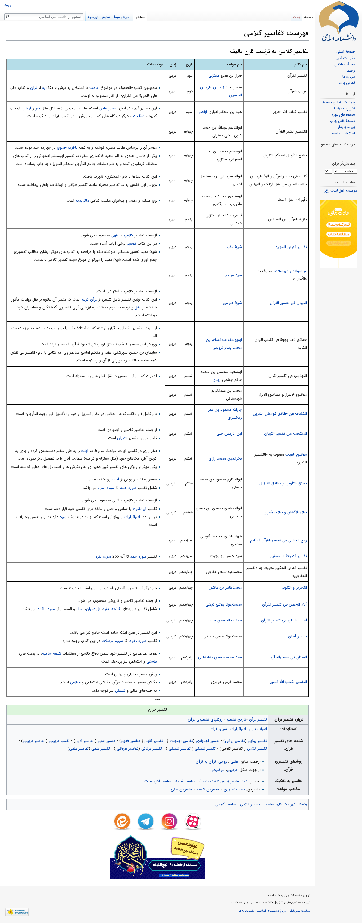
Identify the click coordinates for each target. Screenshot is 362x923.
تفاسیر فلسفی (179, 748)
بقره (106, 609)
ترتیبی (232, 770)
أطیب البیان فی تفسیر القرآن (284, 620)
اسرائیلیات (238, 729)
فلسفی (152, 661)
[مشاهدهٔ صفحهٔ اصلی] (338, 21)
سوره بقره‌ (103, 556)
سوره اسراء (106, 488)
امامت (94, 88)
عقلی (234, 761)
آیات (85, 451)
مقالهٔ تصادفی (344, 64)
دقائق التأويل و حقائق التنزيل (283, 483)
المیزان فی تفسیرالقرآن (289, 657)
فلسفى (120, 690)
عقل (138, 307)
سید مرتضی (232, 275)
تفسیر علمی (100, 748)
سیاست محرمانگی (299, 910)
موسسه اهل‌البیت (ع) (340, 191)
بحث (296, 17)
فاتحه (115, 609)
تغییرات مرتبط (344, 108)
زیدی (216, 380)
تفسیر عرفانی (151, 748)
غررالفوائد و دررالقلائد (290, 271)
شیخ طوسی (232, 303)
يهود (63, 517)
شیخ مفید (234, 247)
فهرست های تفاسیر (279, 804)
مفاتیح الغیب (296, 454)
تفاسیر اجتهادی (181, 741)
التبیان (122, 438)
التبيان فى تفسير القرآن (288, 303)
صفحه (308, 17)
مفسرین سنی (182, 789)
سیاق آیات (218, 729)
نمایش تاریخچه (98, 17)
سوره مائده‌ (47, 609)
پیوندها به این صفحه (338, 102)
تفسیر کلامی (250, 804)
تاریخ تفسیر (236, 719)
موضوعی (217, 770)
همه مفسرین (234, 789)
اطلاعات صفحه (343, 133)
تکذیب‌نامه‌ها (246, 910)
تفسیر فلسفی (205, 748)
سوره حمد (128, 488)
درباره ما (348, 77)
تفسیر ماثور (108, 108)
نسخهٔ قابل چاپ (342, 121)
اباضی (202, 112)
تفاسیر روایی (235, 741)
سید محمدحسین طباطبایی (220, 657)
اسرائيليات (132, 517)
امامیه (47, 653)
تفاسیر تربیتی (34, 741)
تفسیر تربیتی (59, 741)
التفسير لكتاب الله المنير (288, 682)
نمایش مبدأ (122, 17)
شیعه (57, 653)
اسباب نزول (258, 729)
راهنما (350, 71)
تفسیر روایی (257, 741)
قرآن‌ (33, 88)
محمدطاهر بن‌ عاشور (225, 587)
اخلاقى (75, 682)
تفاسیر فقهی (131, 741)
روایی (222, 761)
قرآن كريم (89, 299)
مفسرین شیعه (208, 789)
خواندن (140, 17)
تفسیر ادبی (106, 741)
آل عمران (93, 609)
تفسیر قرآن (258, 719)
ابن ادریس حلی (229, 433)
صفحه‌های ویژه (343, 115)
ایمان (27, 108)
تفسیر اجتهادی (207, 741)
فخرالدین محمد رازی (225, 458)
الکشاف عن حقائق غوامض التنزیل (280, 413)
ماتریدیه (82, 200)
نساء (80, 609)
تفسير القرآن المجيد (291, 247)
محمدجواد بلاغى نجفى (224, 604)
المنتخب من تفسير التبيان (285, 433)
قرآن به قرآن (206, 761)
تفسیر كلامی (257, 748)
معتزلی (214, 75)
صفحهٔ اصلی (345, 52)
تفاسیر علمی (79, 748)
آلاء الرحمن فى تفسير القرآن (284, 604)
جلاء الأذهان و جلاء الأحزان (285, 512)
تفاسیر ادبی (85, 741)
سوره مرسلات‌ (112, 641)
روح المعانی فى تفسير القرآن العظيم (278, 540)
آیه (44, 88)
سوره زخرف (137, 641)
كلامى (128, 235)
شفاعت (138, 116)
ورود (7, 5)
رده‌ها (303, 804)
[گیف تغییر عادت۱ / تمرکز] (338, 234)
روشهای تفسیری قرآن (205, 719)
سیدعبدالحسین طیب (225, 620)
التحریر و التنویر (294, 587)
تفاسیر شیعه (185, 781)
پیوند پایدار (346, 127)
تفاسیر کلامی (225, 804)
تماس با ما (347, 83)
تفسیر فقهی (153, 741)
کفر (38, 108)
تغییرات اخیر (345, 58)
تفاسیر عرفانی (127, 748)
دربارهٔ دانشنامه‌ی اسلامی (271, 910)
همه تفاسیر (223, 781)
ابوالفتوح (139, 509)
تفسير (131, 243)
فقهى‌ (115, 235)
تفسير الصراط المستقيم (288, 556)
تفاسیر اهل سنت (157, 781)
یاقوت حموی (67, 147)
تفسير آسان (297, 636)
